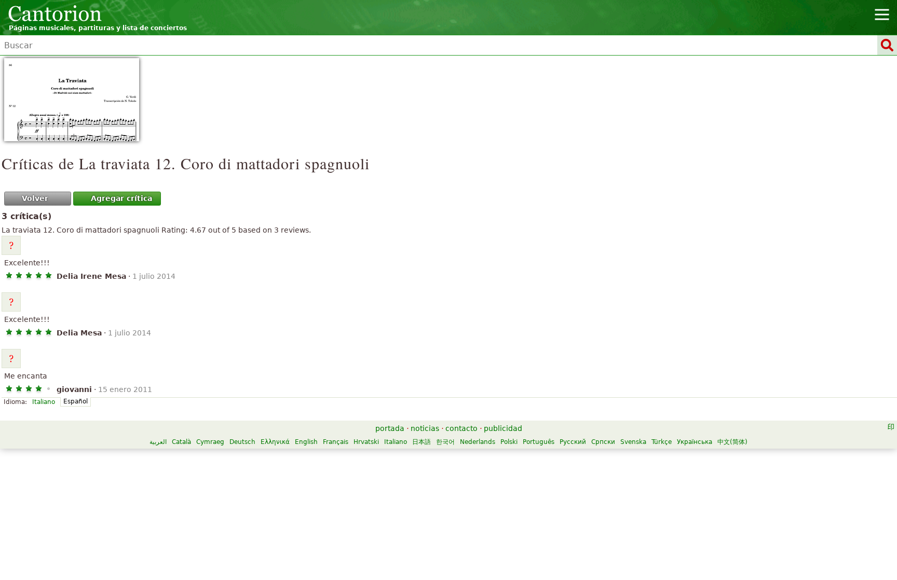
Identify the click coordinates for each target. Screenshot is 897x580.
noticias (425, 428)
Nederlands (477, 442)
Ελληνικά (275, 442)
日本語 (421, 442)
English (306, 442)
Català (181, 442)
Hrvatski (366, 442)
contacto (461, 428)
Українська (694, 442)
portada (389, 428)
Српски (603, 442)
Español (75, 401)
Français (335, 442)
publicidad (503, 428)
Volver (35, 198)
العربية (158, 442)
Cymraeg (210, 442)
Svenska (633, 442)
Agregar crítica (121, 198)
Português (538, 442)
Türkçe (661, 442)
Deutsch (242, 442)
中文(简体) (732, 442)
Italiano (43, 402)
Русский (573, 442)
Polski (509, 442)
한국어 (445, 442)
